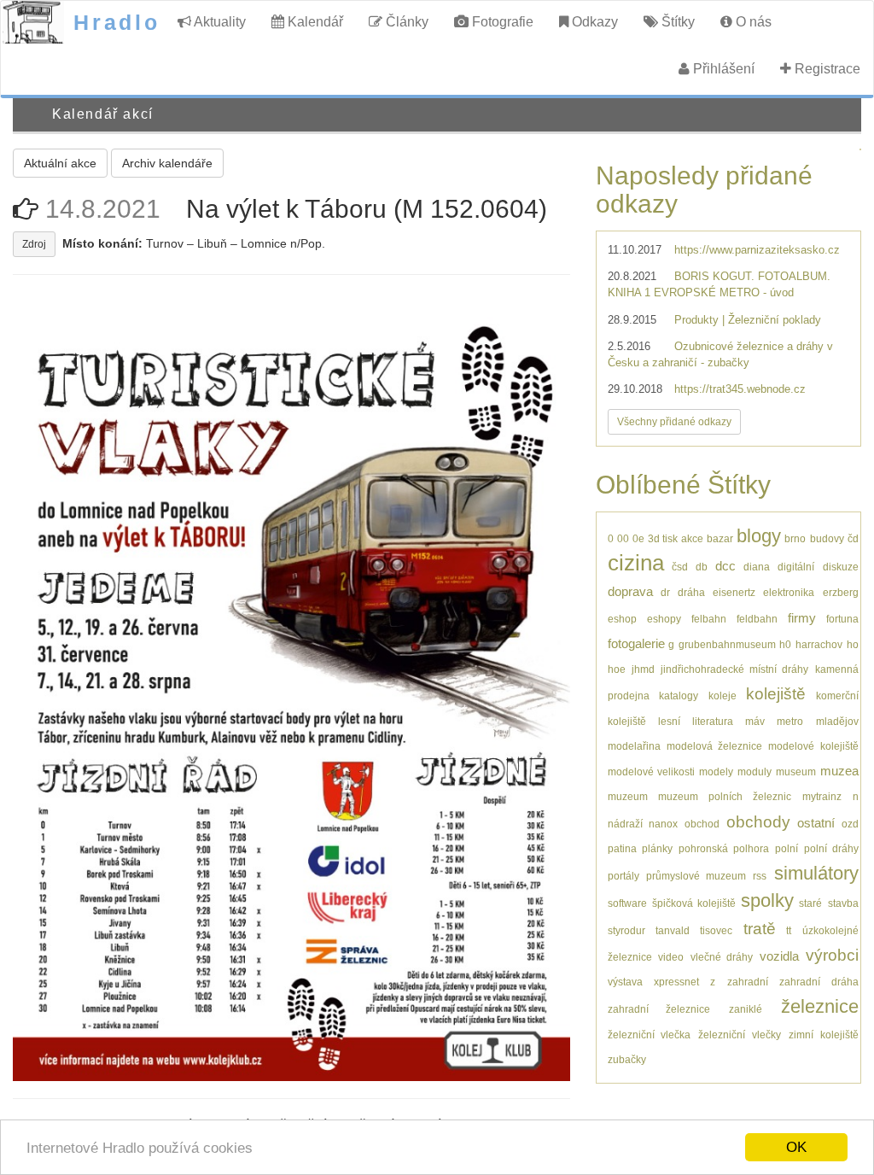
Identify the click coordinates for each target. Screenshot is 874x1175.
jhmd (643, 669)
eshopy (664, 618)
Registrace (825, 68)
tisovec (716, 930)
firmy (802, 618)
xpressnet (676, 981)
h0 (785, 644)
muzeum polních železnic (724, 796)
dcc (725, 565)
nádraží (625, 823)
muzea (839, 770)
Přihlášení (722, 68)
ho (853, 644)
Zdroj (34, 244)
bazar (720, 538)
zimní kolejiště (824, 1034)
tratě (759, 929)
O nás (752, 22)
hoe (617, 669)
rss (759, 875)
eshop (622, 618)
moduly (754, 771)
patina (622, 848)
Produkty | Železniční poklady (747, 319)
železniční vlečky (739, 1034)
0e (638, 538)
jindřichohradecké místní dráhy (734, 669)
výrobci (832, 955)
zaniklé (745, 1008)
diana (756, 566)
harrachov (818, 644)
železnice (820, 1006)
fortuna (842, 618)
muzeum (628, 796)
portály (623, 875)
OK (796, 1147)
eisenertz (734, 592)
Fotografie (501, 22)
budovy (827, 538)
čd (853, 538)
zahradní (747, 981)
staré (810, 903)
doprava (630, 591)
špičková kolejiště (694, 903)
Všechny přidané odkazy (674, 422)
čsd (680, 566)
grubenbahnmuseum (727, 644)
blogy (759, 536)
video (671, 956)
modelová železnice (714, 745)
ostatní (816, 822)
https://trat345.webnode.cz (740, 389)
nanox (663, 823)
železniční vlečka (649, 1034)
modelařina (634, 745)
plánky (657, 848)
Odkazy (593, 22)
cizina (636, 563)
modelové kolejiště (813, 745)
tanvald (673, 930)
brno (795, 538)
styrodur (626, 930)
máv (755, 721)
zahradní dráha (818, 981)
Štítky (676, 22)
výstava (625, 981)
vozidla (779, 956)
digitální (796, 566)
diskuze (841, 566)
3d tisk (663, 538)
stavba (843, 903)
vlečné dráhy (722, 956)
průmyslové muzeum (696, 875)
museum (796, 771)
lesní (669, 721)
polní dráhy (831, 848)
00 (623, 538)
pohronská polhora (724, 848)
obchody (758, 822)
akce (692, 538)
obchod (702, 823)
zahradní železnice (659, 1008)
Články (405, 22)
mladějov (837, 721)
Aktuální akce (60, 163)
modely (716, 771)
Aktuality (218, 22)
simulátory (816, 873)
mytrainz (822, 796)
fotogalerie (636, 643)
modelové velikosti (651, 771)
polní (786, 848)
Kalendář (313, 22)
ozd (850, 823)
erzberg (841, 592)
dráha (691, 592)
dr (665, 592)
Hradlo (116, 22)
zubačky (627, 1059)
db (702, 566)
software (627, 903)
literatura (712, 721)
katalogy (678, 695)
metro (790, 721)
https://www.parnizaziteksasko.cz (757, 249)
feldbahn (757, 618)
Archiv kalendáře (167, 163)
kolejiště (776, 694)
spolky (767, 900)
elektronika (788, 592)
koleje (722, 695)
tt (788, 930)
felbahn (708, 618)
